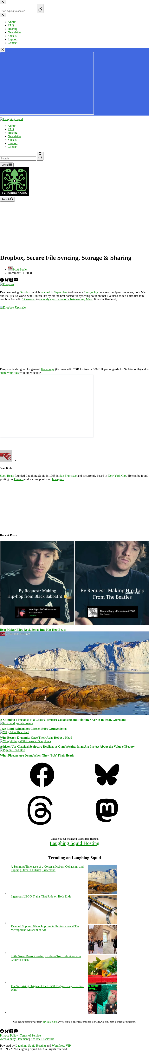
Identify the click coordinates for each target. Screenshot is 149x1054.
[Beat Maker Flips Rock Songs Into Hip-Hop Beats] (74, 624)
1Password (29, 299)
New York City (117, 475)
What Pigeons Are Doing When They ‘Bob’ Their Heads (37, 755)
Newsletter (14, 136)
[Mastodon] (107, 823)
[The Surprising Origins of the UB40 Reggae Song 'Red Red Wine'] (102, 1012)
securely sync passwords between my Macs (66, 299)
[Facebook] (2, 280)
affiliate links (50, 1021)
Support (12, 143)
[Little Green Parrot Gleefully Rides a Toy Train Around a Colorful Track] (102, 982)
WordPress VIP (61, 1045)
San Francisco (68, 475)
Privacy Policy (9, 1035)
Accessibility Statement (14, 1039)
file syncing (91, 292)
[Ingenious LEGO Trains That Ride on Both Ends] (102, 922)
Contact (12, 146)
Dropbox (25, 292)
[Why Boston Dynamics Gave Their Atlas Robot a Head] (14, 732)
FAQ (11, 129)
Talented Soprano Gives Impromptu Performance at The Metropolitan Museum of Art (45, 928)
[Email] (16, 280)
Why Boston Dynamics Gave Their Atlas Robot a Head (36, 737)
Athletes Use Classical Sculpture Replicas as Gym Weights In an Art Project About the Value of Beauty (67, 746)
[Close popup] (2, 50)
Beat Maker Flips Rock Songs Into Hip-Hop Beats (33, 629)
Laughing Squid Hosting (74, 843)
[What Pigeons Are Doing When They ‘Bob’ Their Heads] (12, 750)
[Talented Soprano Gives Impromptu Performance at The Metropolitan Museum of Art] (102, 952)
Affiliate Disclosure (42, 1039)
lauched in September (54, 292)
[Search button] (40, 156)
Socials (12, 139)
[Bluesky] (7, 280)
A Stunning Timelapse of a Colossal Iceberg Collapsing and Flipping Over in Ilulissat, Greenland (63, 719)
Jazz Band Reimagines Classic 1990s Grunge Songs (33, 728)
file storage (47, 369)
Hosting (12, 132)
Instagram (58, 479)
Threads (18, 479)
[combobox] (18, 159)
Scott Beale (7, 475)
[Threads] (11, 280)
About (12, 125)
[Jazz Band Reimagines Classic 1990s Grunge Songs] (16, 723)
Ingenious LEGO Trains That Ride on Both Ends (41, 896)
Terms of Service (30, 1035)
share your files (9, 372)
